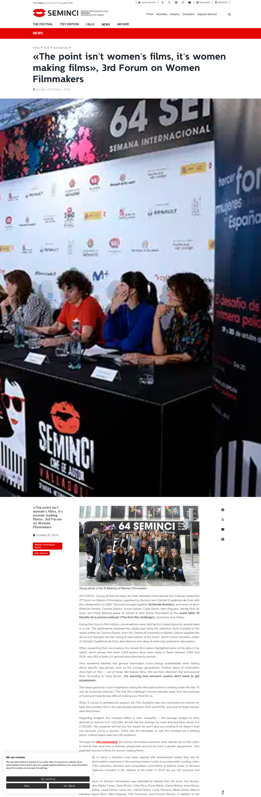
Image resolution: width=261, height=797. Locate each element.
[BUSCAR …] (229, 14)
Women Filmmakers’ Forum (45, 546)
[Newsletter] (197, 2)
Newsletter (204, 2)
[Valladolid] (216, 2)
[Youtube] (176, 2)
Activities (161, 14)
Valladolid (223, 2)
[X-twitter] (169, 2)
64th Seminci (61, 47)
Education (189, 14)
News (106, 24)
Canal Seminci (148, 2)
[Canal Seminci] (139, 2)
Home (36, 47)
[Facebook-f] (162, 2)
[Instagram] (182, 2)
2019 (46, 47)
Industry (175, 14)
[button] (150, 14)
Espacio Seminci (207, 14)
